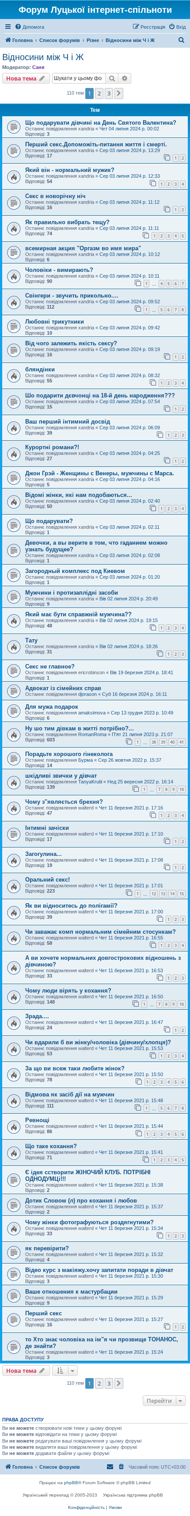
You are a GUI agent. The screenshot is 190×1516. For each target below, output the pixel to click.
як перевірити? (47, 1248)
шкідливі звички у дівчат (61, 775)
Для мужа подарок (51, 706)
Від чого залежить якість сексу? (71, 343)
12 (154, 894)
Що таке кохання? (51, 1146)
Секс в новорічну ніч (55, 196)
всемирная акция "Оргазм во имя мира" (83, 248)
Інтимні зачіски (47, 828)
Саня (38, 67)
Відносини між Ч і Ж (43, 57)
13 (163, 894)
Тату (31, 640)
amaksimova (92, 712)
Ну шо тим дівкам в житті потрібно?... (79, 728)
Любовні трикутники (54, 321)
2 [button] (99, 93)
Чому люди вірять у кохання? (68, 990)
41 (181, 742)
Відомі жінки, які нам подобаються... (78, 495)
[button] (118, 93)
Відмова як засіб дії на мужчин (69, 1094)
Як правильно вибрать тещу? (67, 222)
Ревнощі (37, 1120)
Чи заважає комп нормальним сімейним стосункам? (100, 931)
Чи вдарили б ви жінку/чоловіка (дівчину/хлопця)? (98, 1042)
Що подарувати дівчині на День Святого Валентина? (100, 122)
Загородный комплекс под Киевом (75, 571)
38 (154, 742)
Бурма (85, 760)
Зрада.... (37, 1016)
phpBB (71, 1482)
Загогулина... (43, 854)
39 (163, 742)
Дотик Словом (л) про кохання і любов (81, 1200)
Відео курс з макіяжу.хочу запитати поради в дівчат (99, 1270)
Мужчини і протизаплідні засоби (71, 592)
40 (172, 742)
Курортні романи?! (52, 447)
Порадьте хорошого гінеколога (69, 754)
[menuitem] (29, 27)
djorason (87, 694)
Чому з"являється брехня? (64, 801)
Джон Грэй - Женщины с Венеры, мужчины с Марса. (99, 473)
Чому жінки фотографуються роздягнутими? (89, 1222)
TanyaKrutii (90, 781)
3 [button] (108, 93)
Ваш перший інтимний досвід (67, 421)
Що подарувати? (49, 521)
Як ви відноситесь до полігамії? (71, 905)
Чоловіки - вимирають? (59, 270)
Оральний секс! (47, 879)
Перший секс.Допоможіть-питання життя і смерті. (96, 144)
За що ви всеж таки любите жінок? (75, 1068)
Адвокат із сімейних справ (63, 688)
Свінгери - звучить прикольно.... (71, 295)
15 (181, 894)
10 (181, 789)
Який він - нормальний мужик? (69, 170)
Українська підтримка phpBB (133, 1495)
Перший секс (43, 1313)
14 (172, 894)
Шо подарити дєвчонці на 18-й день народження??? (100, 395)
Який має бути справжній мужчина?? (78, 614)
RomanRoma (92, 734)
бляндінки (40, 369)
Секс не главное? (50, 666)
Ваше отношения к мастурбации (71, 1291)
